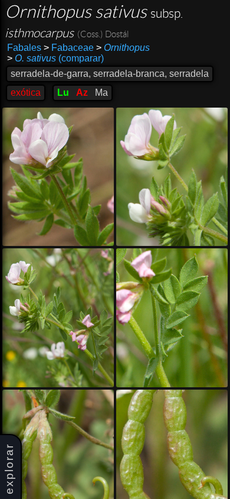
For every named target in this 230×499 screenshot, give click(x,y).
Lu (63, 93)
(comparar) (55, 58)
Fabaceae (69, 48)
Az (82, 93)
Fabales (24, 48)
